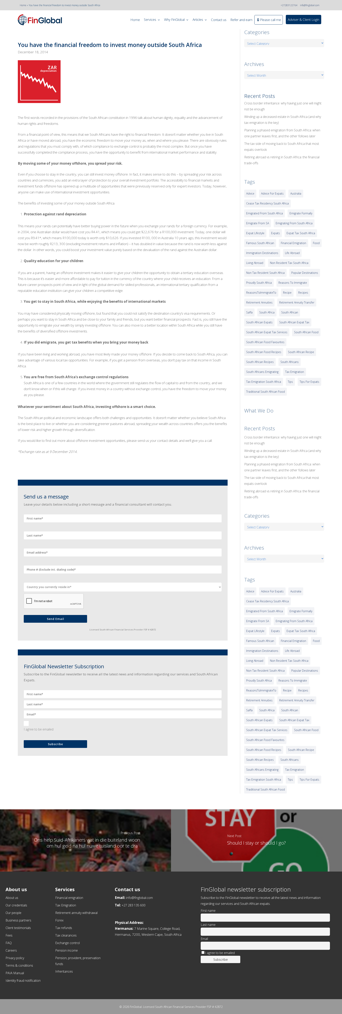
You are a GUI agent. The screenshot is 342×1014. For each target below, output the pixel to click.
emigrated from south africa (264, 213)
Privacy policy (15, 958)
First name (208, 910)
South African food (306, 332)
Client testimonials (18, 928)
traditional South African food (265, 391)
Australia (295, 193)
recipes (303, 292)
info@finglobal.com (309, 5)
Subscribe (55, 744)
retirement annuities (259, 302)
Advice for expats (272, 193)
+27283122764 (289, 5)
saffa (249, 312)
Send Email (55, 619)
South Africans (289, 362)
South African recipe (301, 352)
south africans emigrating (262, 372)
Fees (9, 935)
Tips (290, 382)
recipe (287, 292)
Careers (11, 950)
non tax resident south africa (265, 273)
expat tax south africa (301, 233)
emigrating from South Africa (294, 223)
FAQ (9, 943)
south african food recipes (263, 352)
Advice (250, 193)
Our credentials (16, 905)
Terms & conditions (19, 965)
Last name (208, 924)
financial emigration (293, 243)
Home (23, 5)
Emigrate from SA (257, 223)
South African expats (259, 322)
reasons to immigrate (292, 283)
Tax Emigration (65, 905)
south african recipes (260, 362)
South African (289, 312)
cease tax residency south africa (267, 203)
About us (12, 898)
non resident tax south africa (289, 263)
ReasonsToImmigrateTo (261, 292)
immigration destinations (262, 253)
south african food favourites (265, 342)
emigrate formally (301, 213)
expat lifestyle (255, 233)
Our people (13, 913)
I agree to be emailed (38, 729)
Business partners (18, 920)
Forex (59, 920)
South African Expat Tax (294, 322)
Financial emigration (69, 898)
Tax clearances (66, 935)
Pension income (66, 950)
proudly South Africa (259, 283)
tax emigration (294, 372)
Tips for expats (309, 382)
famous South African (260, 243)
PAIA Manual (15, 973)
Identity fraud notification (23, 980)
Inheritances (64, 971)
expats (275, 233)
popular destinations (304, 273)
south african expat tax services (266, 332)
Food (316, 243)
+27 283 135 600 (133, 905)
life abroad (292, 253)
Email (204, 939)
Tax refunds (63, 928)
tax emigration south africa (263, 382)
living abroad (254, 263)
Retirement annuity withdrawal (76, 913)
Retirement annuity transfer (296, 302)
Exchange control (67, 943)
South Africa (267, 312)
